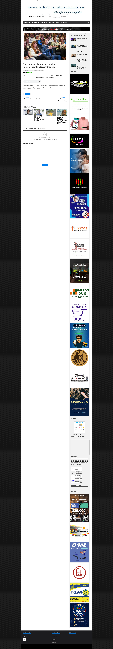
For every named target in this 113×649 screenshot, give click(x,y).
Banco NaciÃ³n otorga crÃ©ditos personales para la (43, 0)
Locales (57, 22)
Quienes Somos (29, 0)
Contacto (58, 0)
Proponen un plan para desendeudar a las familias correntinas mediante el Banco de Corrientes (39, 118)
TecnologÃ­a (44, 22)
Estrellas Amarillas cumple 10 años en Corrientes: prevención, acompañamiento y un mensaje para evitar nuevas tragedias (50, 121)
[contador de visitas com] (79, 461)
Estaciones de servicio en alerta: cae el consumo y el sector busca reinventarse (28, 118)
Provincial (64, 22)
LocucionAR (59, 646)
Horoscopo (80, 482)
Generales (27, 22)
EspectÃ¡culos (35, 22)
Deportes (51, 22)
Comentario (25, 153)
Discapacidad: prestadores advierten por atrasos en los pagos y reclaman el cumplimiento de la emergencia (62, 120)
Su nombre (25, 146)
